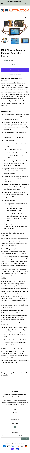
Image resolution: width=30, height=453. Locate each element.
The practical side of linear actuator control (15, 394)
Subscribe (25, 439)
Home (2, 17)
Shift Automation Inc (19, 443)
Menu (4, 4)
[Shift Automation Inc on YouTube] (15, 427)
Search (15, 412)
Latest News (15, 391)
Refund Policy (15, 417)
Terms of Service (15, 419)
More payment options (15, 74)
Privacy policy (15, 415)
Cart (27, 4)
